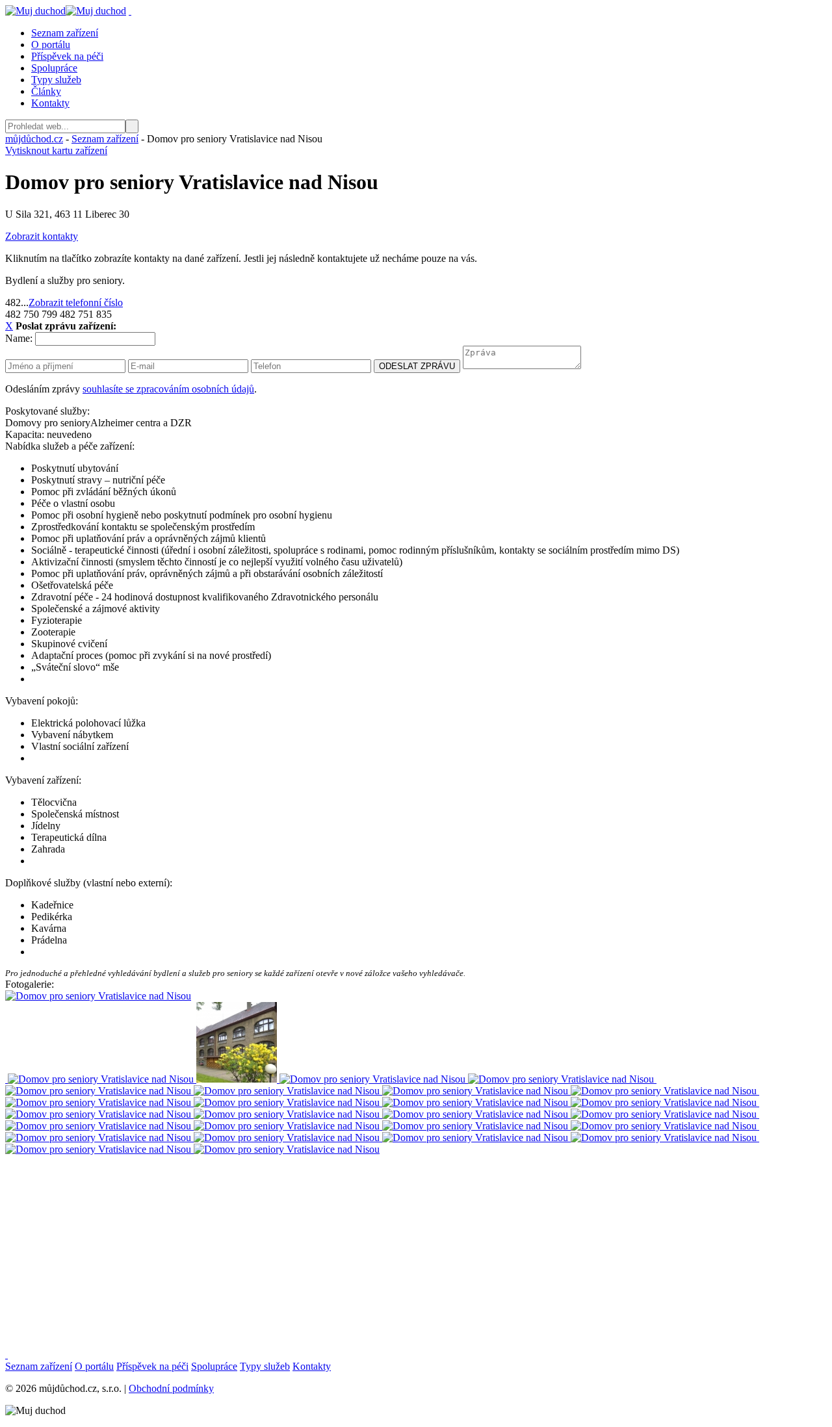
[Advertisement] (395, 1246)
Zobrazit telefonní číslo (76, 302)
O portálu (50, 44)
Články (46, 91)
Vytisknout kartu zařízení (56, 150)
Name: (18, 338)
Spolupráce (54, 67)
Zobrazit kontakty (41, 236)
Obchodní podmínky (171, 1388)
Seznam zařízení (64, 32)
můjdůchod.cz (34, 138)
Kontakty (50, 103)
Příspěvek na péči (67, 56)
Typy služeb (56, 79)
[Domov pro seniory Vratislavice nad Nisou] (99, 1079)
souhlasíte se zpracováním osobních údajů (168, 388)
